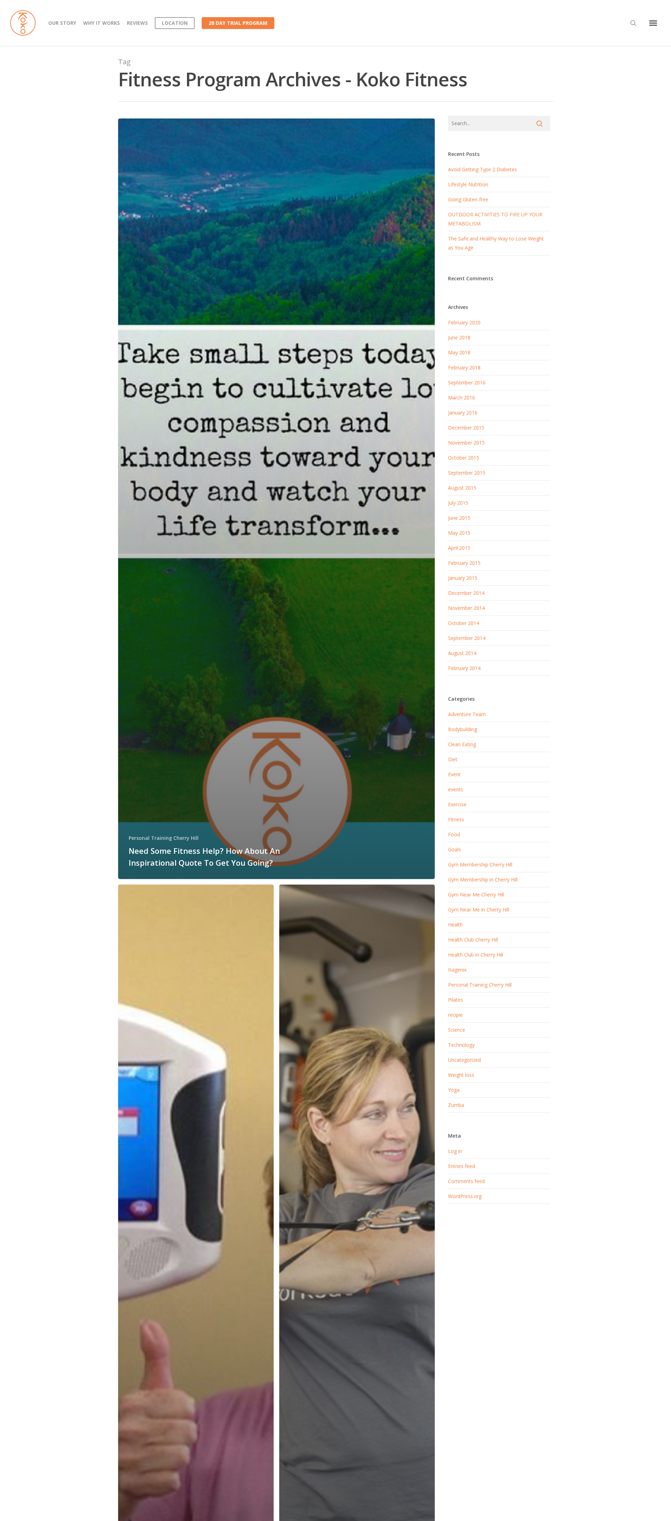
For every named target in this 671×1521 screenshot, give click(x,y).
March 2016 (461, 397)
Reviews (137, 23)
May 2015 (459, 532)
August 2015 (462, 487)
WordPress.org (465, 1196)
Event (454, 774)
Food (454, 834)
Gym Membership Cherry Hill (480, 864)
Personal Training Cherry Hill (164, 838)
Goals (454, 849)
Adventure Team (467, 714)
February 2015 (464, 563)
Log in (455, 1151)
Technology (461, 1044)
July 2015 (458, 502)
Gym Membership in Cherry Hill (483, 879)
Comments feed (466, 1181)
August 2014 (462, 653)
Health (455, 924)
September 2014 (466, 638)
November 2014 (466, 608)
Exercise (457, 804)
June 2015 (459, 517)
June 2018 (459, 337)
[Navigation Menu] (653, 23)
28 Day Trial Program (238, 23)
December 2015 (466, 427)
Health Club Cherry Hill (473, 939)
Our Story (62, 23)
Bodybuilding (462, 729)
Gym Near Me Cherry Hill (476, 894)
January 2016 (462, 412)
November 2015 (466, 442)
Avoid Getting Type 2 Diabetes (482, 169)
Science (456, 1029)
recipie (455, 1014)
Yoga (454, 1090)
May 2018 (459, 352)
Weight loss (461, 1075)
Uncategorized (464, 1060)
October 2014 (463, 623)
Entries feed (461, 1166)
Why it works (101, 23)
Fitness (456, 819)
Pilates (455, 999)
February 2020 (464, 322)
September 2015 (466, 472)
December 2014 (466, 593)
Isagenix (457, 969)
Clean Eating (462, 744)
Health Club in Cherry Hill (475, 954)
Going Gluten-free (468, 199)
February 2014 (464, 668)
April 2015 (459, 548)
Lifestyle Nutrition (468, 184)
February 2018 (464, 367)
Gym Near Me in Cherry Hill (478, 909)
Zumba (456, 1105)
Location (175, 23)
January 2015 (462, 578)
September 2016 (466, 382)
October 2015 (463, 457)
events (455, 789)
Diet (452, 759)
